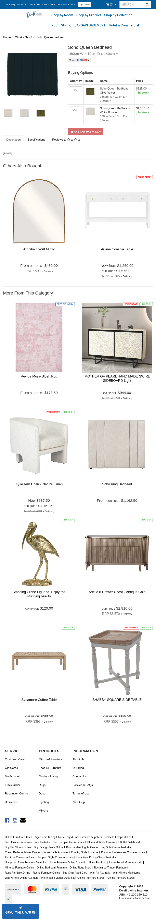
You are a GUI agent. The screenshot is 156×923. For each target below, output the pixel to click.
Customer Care (15, 759)
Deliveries (11, 802)
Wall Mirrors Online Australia (21, 877)
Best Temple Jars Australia (68, 842)
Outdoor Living (48, 776)
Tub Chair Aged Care (75, 872)
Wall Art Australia (100, 872)
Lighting (44, 802)
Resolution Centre (16, 793)
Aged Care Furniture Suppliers (84, 837)
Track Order (12, 785)
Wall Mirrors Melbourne (126, 872)
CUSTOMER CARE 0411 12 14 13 (59, 4)
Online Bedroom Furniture (52, 867)
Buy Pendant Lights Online (82, 847)
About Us (21, 4)
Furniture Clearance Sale (19, 857)
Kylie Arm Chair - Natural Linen (39, 484)
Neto (147, 898)
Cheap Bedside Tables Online (22, 852)
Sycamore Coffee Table (39, 700)
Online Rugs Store (80, 867)
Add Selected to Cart (87, 131)
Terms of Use (81, 793)
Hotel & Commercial (124, 25)
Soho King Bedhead (117, 484)
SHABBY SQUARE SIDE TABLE (117, 700)
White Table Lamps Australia (58, 877)
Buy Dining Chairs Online (48, 847)
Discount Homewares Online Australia (123, 852)
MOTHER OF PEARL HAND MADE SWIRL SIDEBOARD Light (117, 378)
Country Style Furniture (84, 852)
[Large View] (8, 113)
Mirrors (43, 810)
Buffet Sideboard (130, 842)
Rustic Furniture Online (46, 872)
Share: (73, 60)
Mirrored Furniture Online (19, 867)
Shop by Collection (118, 15)
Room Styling (61, 25)
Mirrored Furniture (50, 759)
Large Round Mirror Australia (125, 862)
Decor (43, 793)
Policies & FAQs (83, 785)
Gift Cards (11, 767)
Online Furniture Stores (18, 837)
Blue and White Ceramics (102, 842)
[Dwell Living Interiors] (35, 14)
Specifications (36, 139)
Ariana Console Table (117, 249)
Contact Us (34, 4)
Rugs (42, 785)
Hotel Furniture (97, 862)
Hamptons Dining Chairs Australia (96, 857)
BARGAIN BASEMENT (90, 25)
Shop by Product (88, 15)
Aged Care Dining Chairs (49, 837)
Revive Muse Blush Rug (39, 376)
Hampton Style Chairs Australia (55, 857)
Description (13, 139)
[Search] (147, 4)
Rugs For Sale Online (17, 872)
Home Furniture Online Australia (67, 862)
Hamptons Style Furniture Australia (25, 862)
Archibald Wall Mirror (39, 249)
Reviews (58, 139)
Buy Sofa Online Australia (116, 847)
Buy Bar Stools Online (18, 847)
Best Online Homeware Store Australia (27, 842)
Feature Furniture (50, 767)
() (112, 4)
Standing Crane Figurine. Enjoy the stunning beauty (39, 594)
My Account (12, 776)
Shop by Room (62, 15)
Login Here (84, 4)
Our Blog (10, 4)
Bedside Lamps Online (118, 837)
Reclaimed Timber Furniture (110, 867)
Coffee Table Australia (55, 852)
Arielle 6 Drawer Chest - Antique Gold (117, 592)
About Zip (79, 802)
